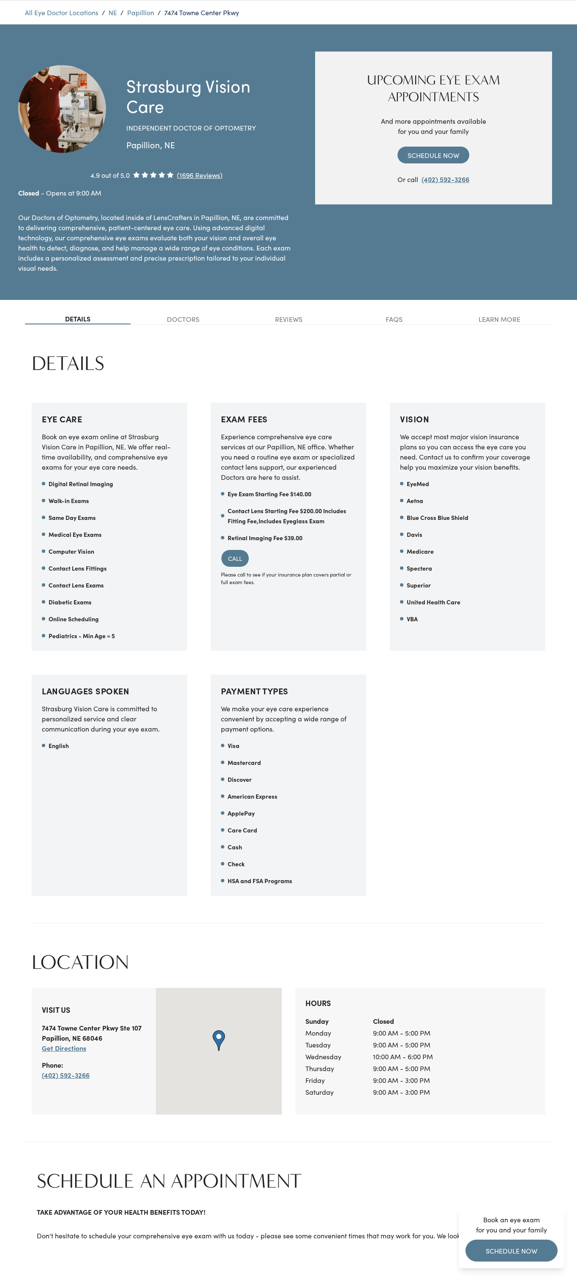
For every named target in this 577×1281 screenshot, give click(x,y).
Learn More (499, 319)
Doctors (183, 319)
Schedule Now (433, 155)
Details (77, 318)
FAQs (394, 319)
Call (235, 558)
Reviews (288, 319)
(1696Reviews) (200, 175)
